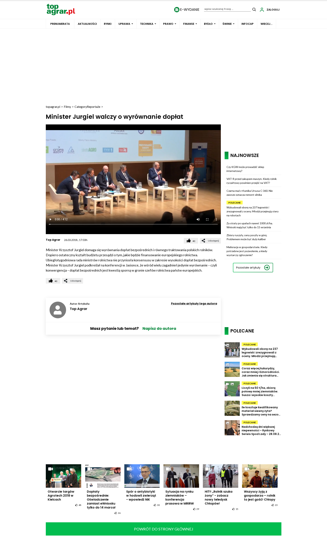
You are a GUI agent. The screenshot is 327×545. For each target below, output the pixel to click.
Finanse (188, 24)
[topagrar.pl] (61, 9)
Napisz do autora (159, 328)
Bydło (208, 24)
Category (81, 106)
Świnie (227, 24)
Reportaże (93, 106)
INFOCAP (247, 24)
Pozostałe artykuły (248, 267)
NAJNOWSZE (244, 155)
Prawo (168, 24)
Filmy (67, 106)
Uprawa (124, 24)
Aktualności (87, 24)
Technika (146, 24)
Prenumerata (60, 24)
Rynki (107, 24)
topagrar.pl (53, 106)
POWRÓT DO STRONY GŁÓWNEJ (163, 529)
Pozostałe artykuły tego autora (194, 303)
